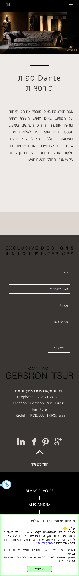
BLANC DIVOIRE (40, 490)
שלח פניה (59, 348)
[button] (6, 485)
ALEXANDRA (39, 504)
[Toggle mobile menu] (71, 6)
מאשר (39, 569)
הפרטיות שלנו (44, 543)
